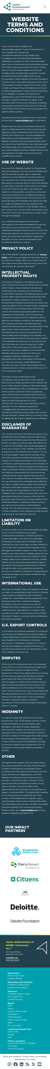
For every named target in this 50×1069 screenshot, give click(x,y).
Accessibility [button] (41, 1056)
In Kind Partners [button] (15, 999)
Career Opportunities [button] (17, 1020)
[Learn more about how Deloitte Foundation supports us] (25, 922)
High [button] (10, 1037)
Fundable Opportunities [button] (19, 994)
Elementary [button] (13, 1032)
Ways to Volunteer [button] (16, 976)
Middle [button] (11, 1034)
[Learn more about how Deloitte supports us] (25, 909)
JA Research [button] (13, 1014)
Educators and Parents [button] (20, 982)
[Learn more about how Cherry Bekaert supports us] (25, 867)
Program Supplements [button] (18, 985)
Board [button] (10, 1009)
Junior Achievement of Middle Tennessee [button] (22, 1044)
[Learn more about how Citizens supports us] (25, 881)
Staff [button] (10, 1006)
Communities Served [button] (17, 1011)
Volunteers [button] (13, 973)
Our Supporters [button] (15, 997)
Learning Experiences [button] (19, 1029)
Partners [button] (12, 991)
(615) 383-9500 (12, 960)
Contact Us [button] (12, 958)
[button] (10, 1064)
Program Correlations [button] (18, 988)
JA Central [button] (31, 1059)
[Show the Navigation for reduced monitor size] (45, 7)
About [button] (11, 1003)
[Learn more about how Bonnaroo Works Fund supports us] (25, 853)
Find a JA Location (16, 1049)
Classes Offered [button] (15, 978)
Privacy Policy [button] (28, 1056)
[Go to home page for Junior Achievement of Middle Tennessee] (17, 6)
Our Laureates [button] (14, 1025)
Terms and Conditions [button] (12, 1056)
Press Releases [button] (14, 1017)
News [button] (10, 1023)
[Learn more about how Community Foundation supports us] (25, 895)
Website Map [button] (20, 1059)
